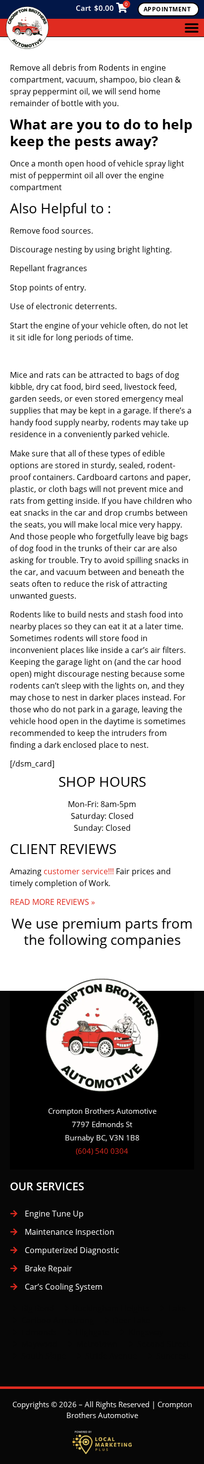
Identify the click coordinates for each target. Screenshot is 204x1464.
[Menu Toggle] (191, 27)
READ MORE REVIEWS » (52, 901)
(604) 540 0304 (102, 1151)
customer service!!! (79, 871)
